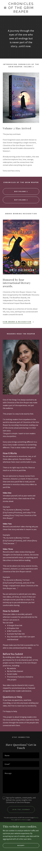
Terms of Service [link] (22, 820)
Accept (21, 845)
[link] (21, 8)
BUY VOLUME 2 (21, 200)
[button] (3, 7)
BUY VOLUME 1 (21, 191)
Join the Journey (21, 809)
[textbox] (21, 755)
